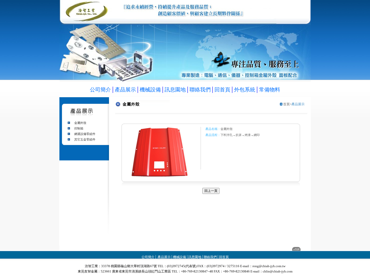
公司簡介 (148, 257)
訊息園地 (194, 257)
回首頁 (224, 257)
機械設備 (179, 257)
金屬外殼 (80, 123)
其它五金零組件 (84, 139)
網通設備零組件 (84, 134)
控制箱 (78, 128)
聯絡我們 (210, 257)
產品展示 (164, 257)
